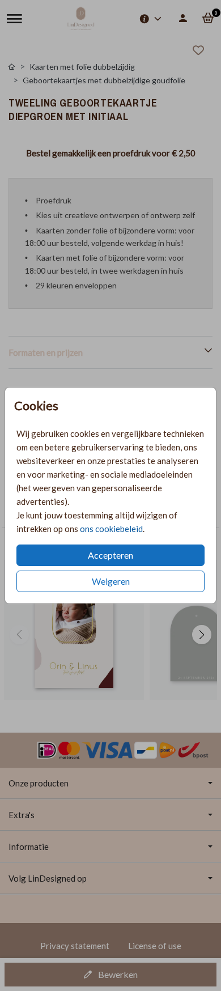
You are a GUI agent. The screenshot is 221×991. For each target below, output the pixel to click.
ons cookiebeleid (111, 529)
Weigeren (111, 581)
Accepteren (110, 555)
